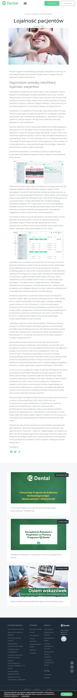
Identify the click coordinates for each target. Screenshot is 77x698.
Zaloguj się (68, 3)
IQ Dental (47, 675)
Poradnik (33, 653)
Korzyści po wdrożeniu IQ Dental (49, 662)
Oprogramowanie (36, 629)
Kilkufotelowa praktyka (49, 633)
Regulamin (27, 689)
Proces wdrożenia (33, 640)
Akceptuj (66, 694)
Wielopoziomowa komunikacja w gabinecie (16, 678)
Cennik (32, 632)
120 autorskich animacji (16, 629)
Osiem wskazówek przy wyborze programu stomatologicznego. (36, 601)
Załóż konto (52, 3)
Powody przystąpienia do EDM (48, 646)
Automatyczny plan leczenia (14, 639)
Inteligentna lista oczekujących (13, 650)
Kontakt (47, 678)
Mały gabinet (48, 629)
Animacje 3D (34, 635)
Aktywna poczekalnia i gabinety (15, 633)
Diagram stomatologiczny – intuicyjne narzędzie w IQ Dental (16, 664)
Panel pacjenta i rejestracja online (13, 672)
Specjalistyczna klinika (49, 639)
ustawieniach (25, 696)
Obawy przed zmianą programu (48, 654)
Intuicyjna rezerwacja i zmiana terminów (15, 656)
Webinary (33, 650)
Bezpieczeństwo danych (35, 645)
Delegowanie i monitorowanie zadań (15, 645)
